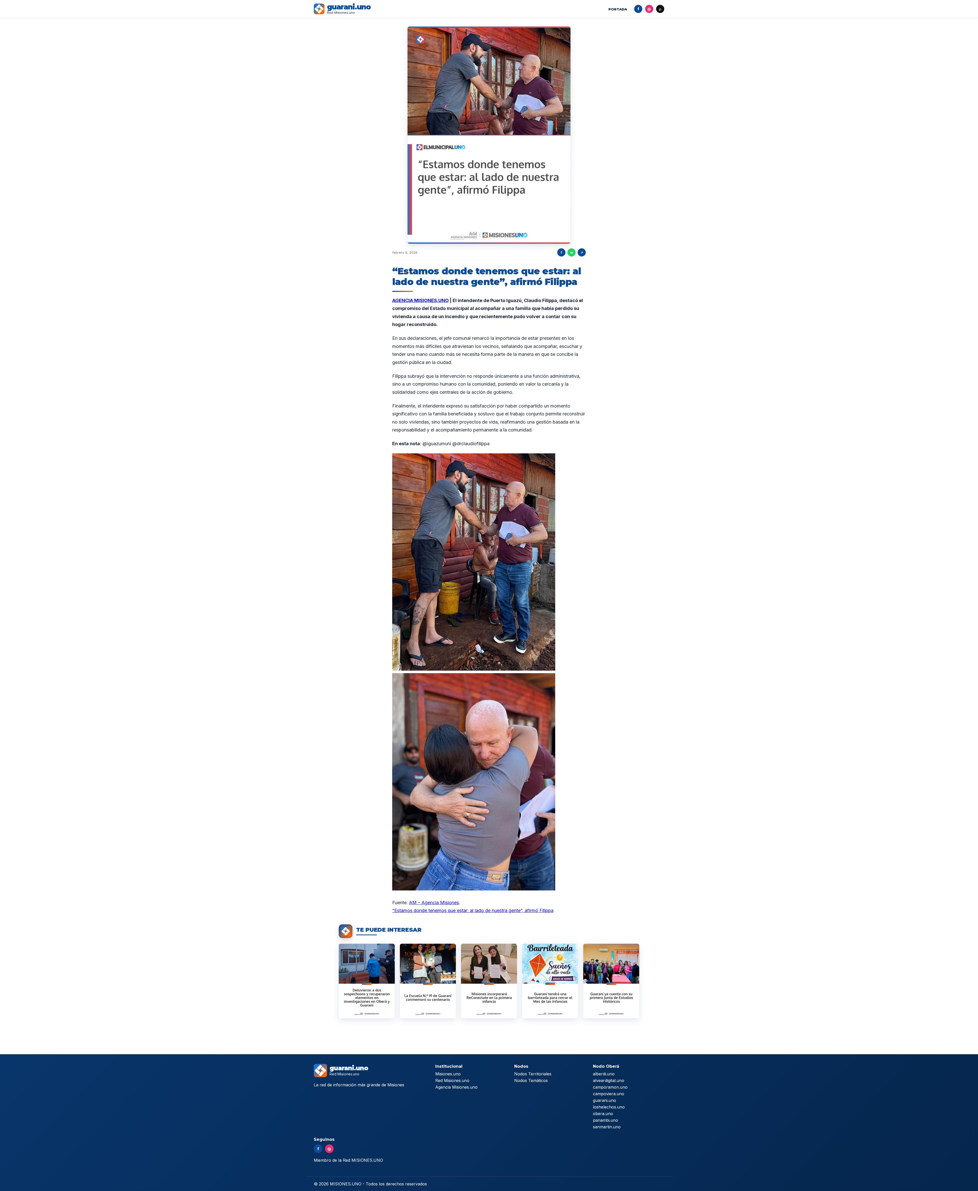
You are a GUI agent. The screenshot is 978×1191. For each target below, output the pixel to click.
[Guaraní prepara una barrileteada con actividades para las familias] (550, 981)
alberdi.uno (604, 1073)
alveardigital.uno (608, 1080)
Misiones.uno (448, 1073)
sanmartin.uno (607, 1126)
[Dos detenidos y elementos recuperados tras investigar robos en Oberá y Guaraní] (367, 981)
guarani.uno (604, 1100)
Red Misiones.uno (452, 1080)
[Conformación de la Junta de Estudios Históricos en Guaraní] (611, 981)
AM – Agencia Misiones (434, 902)
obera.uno (603, 1113)
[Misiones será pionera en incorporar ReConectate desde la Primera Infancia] (489, 981)
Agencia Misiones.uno (456, 1087)
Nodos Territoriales (532, 1073)
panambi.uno (605, 1120)
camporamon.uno (610, 1087)
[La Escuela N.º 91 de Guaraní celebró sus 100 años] (428, 981)
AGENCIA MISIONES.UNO (420, 300)
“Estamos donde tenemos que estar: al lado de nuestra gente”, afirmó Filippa (472, 910)
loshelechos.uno (609, 1106)
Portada (617, 9)
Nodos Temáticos (531, 1080)
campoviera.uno (608, 1093)
